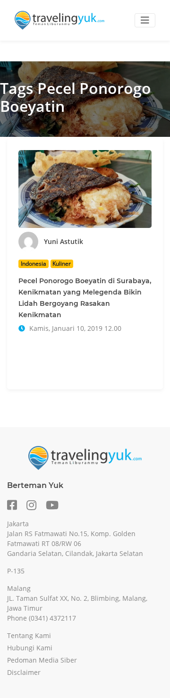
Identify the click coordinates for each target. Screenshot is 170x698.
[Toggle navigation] (145, 20)
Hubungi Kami (29, 647)
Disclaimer (24, 672)
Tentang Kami (29, 635)
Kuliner (61, 264)
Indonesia (33, 264)
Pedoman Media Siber (42, 660)
